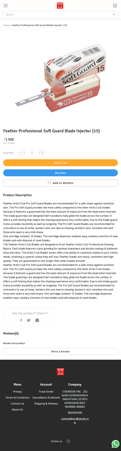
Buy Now (60, 173)
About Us (17, 409)
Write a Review (60, 351)
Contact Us (17, 403)
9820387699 (75, 412)
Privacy (17, 391)
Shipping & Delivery (46, 403)
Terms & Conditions (17, 397)
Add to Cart (60, 162)
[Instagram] (68, 441)
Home (6, 25)
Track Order (46, 391)
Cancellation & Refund (46, 397)
